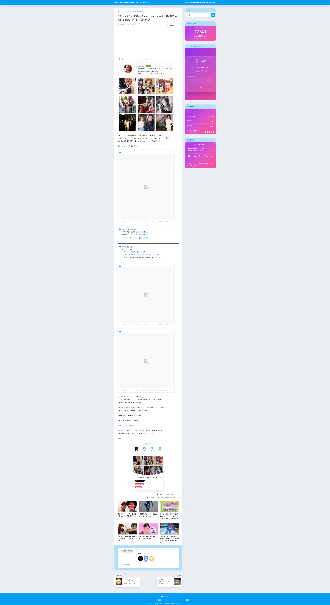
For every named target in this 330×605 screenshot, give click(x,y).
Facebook (146, 561)
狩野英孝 (168, 497)
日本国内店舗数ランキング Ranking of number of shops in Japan (199, 150)
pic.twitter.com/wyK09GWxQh (149, 254)
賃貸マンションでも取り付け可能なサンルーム (200, 157)
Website (151, 561)
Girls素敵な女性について (171, 494)
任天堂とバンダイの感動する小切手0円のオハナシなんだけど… (200, 164)
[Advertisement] (148, 42)
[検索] (213, 15)
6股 (153, 497)
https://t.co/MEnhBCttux (131, 254)
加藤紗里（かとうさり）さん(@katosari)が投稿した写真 (138, 221)
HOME (166, 596)
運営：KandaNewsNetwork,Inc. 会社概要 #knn (200, 2)
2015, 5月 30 (144, 238)
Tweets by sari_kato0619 (126, 425)
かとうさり (160, 497)
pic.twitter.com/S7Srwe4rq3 (140, 234)
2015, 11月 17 (158, 258)
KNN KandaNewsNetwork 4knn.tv (132, 2)
